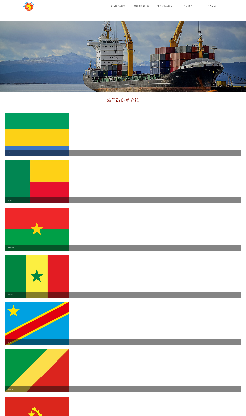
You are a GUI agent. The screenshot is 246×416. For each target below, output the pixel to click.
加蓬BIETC (10, 267)
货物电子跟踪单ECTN (118, 8)
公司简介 (188, 6)
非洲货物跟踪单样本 (165, 8)
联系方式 (211, 6)
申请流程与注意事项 (141, 8)
